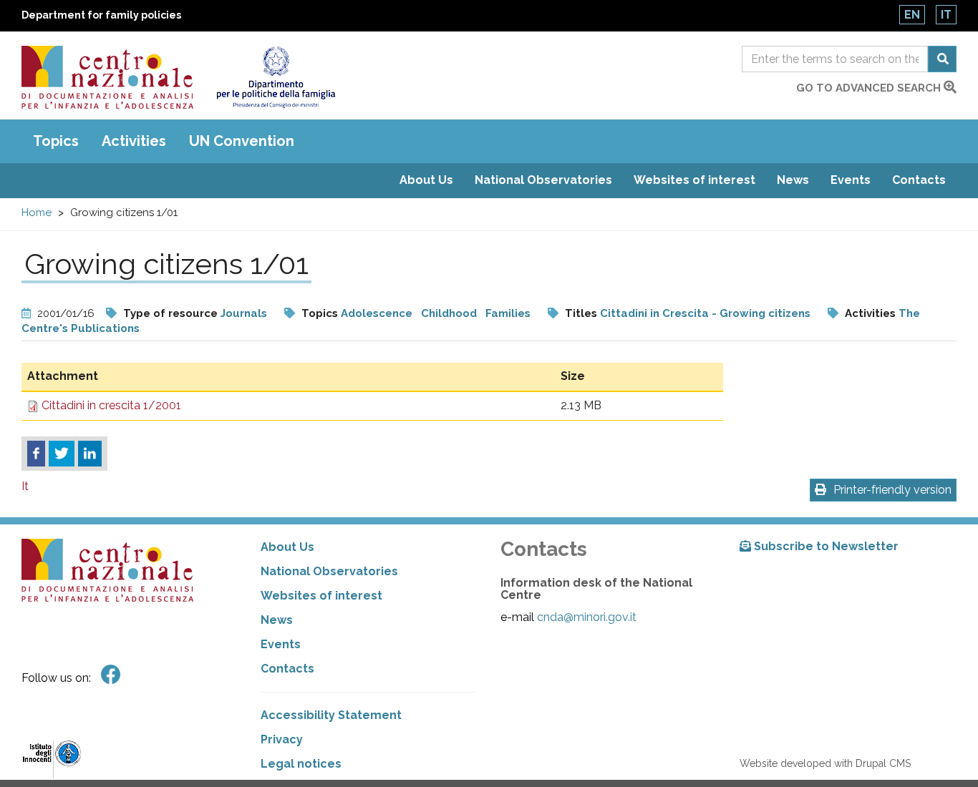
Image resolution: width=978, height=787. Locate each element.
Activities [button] (134, 141)
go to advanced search (870, 88)
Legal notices (301, 764)
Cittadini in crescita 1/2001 (111, 405)
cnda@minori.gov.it (586, 617)
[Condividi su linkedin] (90, 453)
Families (508, 313)
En (912, 14)
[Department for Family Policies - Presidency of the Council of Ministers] (275, 77)
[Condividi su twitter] (61, 453)
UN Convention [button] (241, 141)
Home (36, 212)
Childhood (449, 313)
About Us (426, 180)
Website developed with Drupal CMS (825, 763)
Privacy (282, 739)
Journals (244, 313)
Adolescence (378, 313)
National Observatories (543, 180)
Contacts (919, 180)
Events (851, 180)
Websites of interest (694, 180)
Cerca (942, 59)
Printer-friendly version (892, 490)
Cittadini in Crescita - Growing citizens (705, 313)
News (793, 180)
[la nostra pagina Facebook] (111, 675)
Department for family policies (101, 15)
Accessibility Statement (331, 715)
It (946, 14)
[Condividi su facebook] (36, 453)
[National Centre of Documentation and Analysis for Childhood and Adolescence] (107, 77)
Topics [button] (56, 141)
